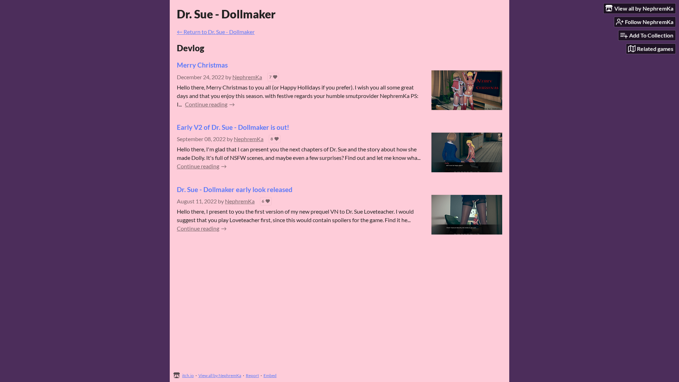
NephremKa (247, 77)
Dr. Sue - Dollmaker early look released (234, 189)
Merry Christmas (202, 65)
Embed (270, 375)
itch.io (188, 375)
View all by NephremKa (219, 375)
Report (252, 375)
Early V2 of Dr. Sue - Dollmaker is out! (233, 127)
